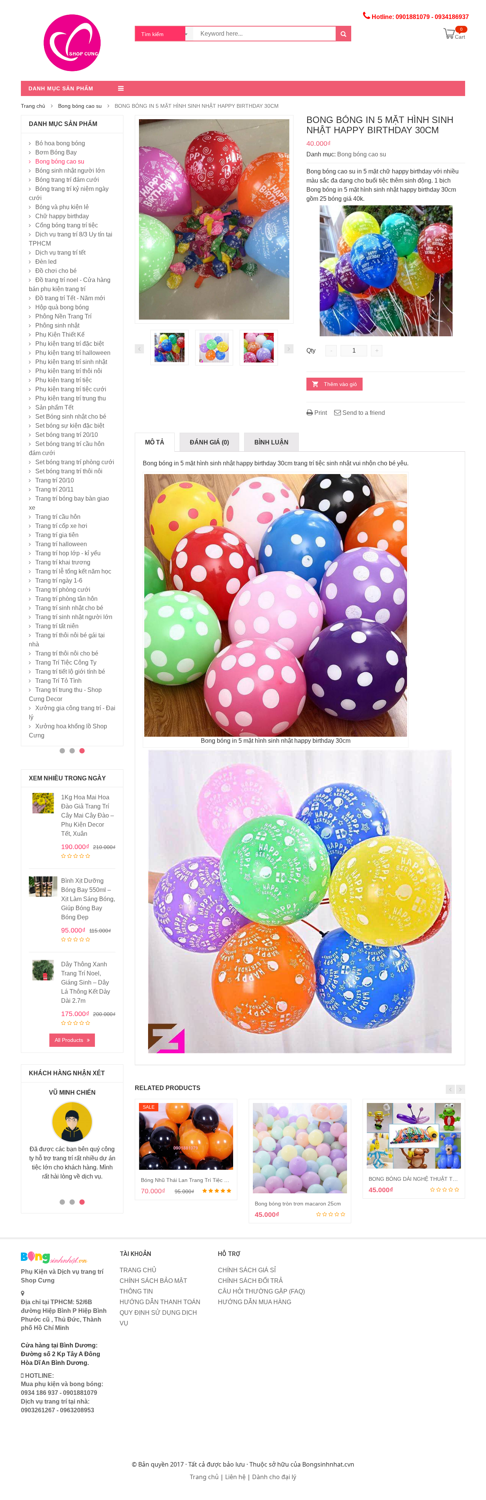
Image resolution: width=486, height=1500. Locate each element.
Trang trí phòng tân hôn (66, 599)
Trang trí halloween (61, 544)
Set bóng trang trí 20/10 (66, 435)
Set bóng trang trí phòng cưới (74, 462)
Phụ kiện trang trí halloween (72, 353)
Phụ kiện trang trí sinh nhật (71, 362)
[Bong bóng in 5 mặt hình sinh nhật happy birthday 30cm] (214, 219)
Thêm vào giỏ (340, 384)
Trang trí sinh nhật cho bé (69, 608)
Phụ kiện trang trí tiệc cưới (70, 389)
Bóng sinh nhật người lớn (70, 170)
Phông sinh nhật (57, 325)
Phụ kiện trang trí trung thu (70, 398)
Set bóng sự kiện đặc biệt (69, 425)
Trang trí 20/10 (54, 480)
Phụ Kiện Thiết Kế (60, 334)
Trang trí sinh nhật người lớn (73, 617)
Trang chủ (33, 106)
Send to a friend (363, 413)
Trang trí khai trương (62, 562)
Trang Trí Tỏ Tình (58, 681)
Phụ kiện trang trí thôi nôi (68, 371)
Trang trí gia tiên (57, 535)
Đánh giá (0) (209, 442)
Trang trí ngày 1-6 (58, 580)
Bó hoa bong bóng (60, 143)
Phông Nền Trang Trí (63, 316)
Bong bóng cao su (80, 106)
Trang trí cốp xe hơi (61, 526)
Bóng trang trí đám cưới (67, 179)
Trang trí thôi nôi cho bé (66, 653)
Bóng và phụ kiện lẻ (62, 207)
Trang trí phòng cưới (62, 589)
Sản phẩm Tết (54, 407)
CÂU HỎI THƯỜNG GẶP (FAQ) (261, 1291)
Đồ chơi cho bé (56, 271)
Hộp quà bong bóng (62, 307)
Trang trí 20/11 (54, 489)
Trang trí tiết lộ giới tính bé (70, 671)
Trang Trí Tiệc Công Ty (65, 662)
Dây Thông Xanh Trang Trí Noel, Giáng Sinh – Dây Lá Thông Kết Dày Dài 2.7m (85, 982)
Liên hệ (235, 1477)
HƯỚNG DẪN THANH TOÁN (160, 1302)
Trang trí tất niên (57, 626)
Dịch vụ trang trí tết (60, 252)
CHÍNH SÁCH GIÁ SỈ (247, 1270)
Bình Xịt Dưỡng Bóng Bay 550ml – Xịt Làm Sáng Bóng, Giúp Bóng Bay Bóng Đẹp (88, 899)
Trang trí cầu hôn (57, 517)
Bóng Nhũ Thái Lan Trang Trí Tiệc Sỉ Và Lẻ (192, 1180)
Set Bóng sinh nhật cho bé (70, 416)
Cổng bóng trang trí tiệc (66, 225)
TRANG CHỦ (138, 1270)
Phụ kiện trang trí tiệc (63, 380)
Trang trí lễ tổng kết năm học (73, 571)
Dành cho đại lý (274, 1477)
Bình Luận (271, 442)
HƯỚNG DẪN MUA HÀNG (254, 1302)
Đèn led (46, 261)
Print (320, 413)
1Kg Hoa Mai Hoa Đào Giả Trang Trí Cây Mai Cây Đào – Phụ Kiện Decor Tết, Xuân (87, 815)
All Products (69, 1040)
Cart (460, 37)
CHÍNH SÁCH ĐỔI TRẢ (250, 1281)
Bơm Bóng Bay (56, 152)
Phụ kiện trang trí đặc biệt (69, 343)
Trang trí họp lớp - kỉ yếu (68, 553)
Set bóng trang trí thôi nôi (69, 471)
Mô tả (154, 442)
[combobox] (164, 34)
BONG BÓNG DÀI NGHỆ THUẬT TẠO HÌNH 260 (427, 1179)
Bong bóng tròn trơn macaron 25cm (298, 1204)
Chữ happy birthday (62, 216)
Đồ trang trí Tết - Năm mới (70, 298)
